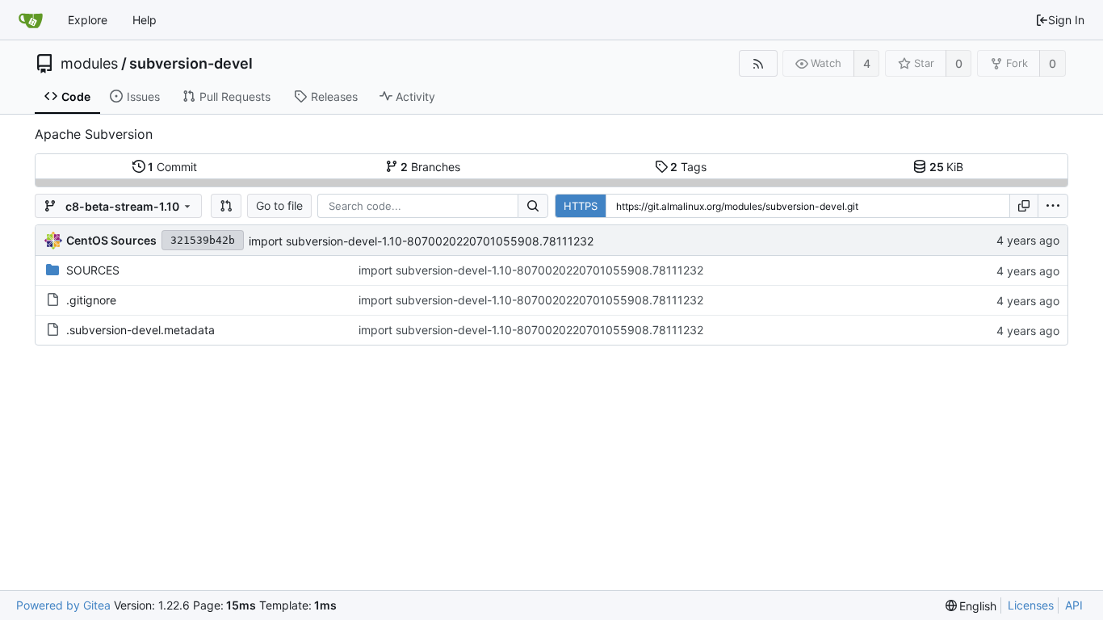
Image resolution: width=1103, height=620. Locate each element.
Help (144, 20)
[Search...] (533, 206)
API (1074, 605)
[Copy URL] (1023, 206)
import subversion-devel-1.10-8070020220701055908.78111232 (421, 241)
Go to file (279, 205)
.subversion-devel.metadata (140, 330)
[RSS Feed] (758, 63)
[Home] (30, 20)
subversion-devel (191, 64)
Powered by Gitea (63, 605)
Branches (430, 167)
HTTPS (581, 205)
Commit (172, 167)
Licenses (1031, 605)
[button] (226, 206)
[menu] (1053, 206)
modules (89, 64)
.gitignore (91, 300)
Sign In (1066, 20)
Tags (688, 167)
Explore (87, 20)
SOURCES (93, 270)
